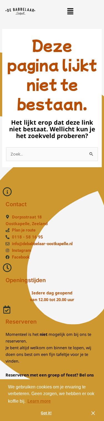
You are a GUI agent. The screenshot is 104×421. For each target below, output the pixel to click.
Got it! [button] (46, 413)
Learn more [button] (39, 401)
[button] (70, 11)
